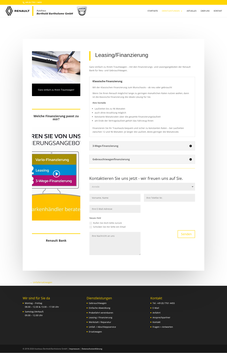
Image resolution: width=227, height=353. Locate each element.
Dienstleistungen (171, 11)
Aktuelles (192, 11)
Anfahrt (156, 312)
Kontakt (218, 11)
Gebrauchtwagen (98, 303)
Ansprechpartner (161, 317)
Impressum (74, 348)
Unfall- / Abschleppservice (102, 326)
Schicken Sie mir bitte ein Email (109, 226)
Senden (186, 234)
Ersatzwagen (95, 331)
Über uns (205, 11)
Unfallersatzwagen (41, 282)
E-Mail (156, 307)
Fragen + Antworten (163, 326)
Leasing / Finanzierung (100, 317)
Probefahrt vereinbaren (101, 312)
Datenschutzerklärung (92, 348)
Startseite (152, 11)
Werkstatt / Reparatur (100, 322)
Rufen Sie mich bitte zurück (107, 222)
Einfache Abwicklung (99, 307)
